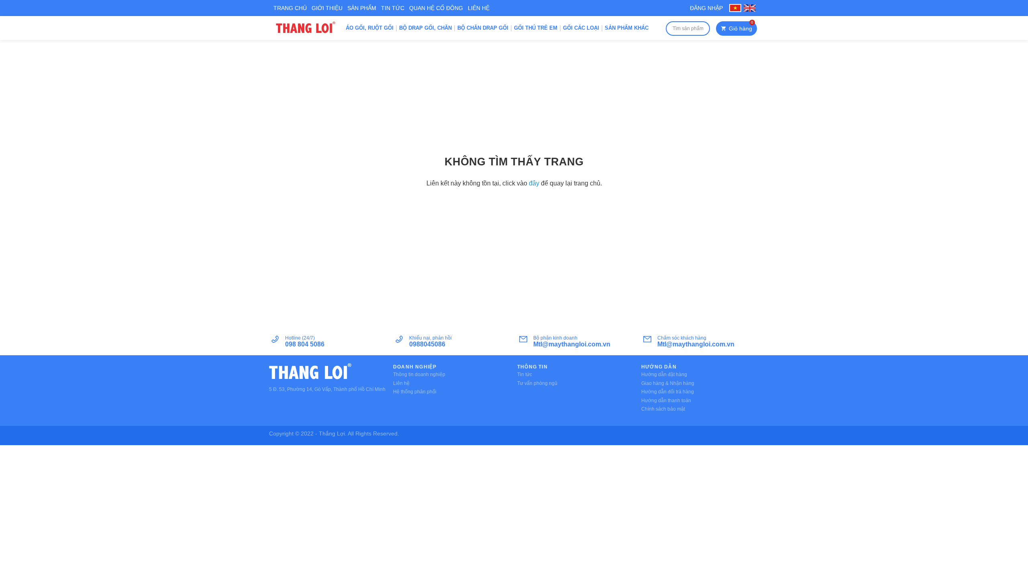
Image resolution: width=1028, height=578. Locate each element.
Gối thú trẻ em (535, 28)
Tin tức (392, 8)
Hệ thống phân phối (414, 392)
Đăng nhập (706, 8)
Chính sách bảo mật (663, 409)
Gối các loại (581, 28)
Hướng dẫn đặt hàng (664, 374)
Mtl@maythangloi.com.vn (571, 344)
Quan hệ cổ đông (436, 8)
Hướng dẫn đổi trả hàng (667, 392)
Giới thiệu (327, 8)
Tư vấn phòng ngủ (537, 383)
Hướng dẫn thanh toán (666, 400)
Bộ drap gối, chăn (425, 28)
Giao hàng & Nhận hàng (667, 383)
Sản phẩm (361, 8)
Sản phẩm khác (627, 28)
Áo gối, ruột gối (370, 28)
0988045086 (427, 344)
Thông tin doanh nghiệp (419, 374)
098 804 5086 (304, 344)
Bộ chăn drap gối (482, 28)
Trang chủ (290, 8)
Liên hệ (479, 8)
